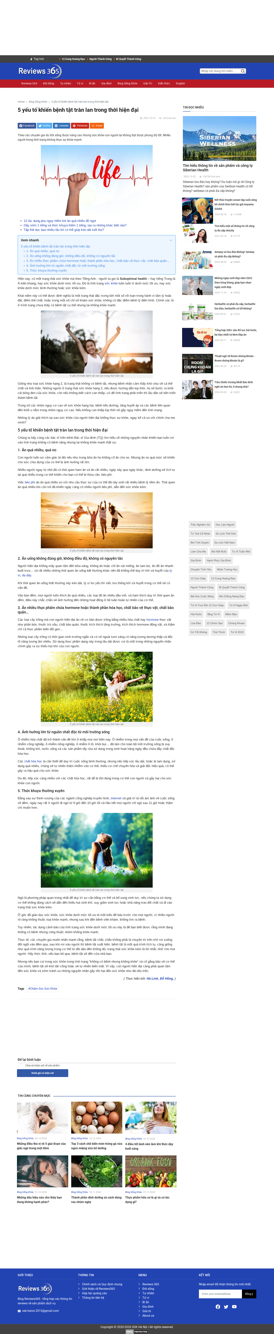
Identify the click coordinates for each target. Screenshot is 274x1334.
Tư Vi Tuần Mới (241, 551)
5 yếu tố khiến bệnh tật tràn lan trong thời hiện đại (55, 246)
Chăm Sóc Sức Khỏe (43, 988)
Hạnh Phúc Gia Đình (219, 560)
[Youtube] (234, 1306)
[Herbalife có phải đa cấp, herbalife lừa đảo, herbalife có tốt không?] (197, 311)
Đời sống (148, 1289)
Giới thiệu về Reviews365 (98, 1289)
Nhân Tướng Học (227, 569)
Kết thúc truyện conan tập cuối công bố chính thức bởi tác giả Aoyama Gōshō (236, 204)
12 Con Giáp (198, 578)
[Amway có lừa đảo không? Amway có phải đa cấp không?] (197, 259)
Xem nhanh (30, 240)
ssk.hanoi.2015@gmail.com (40, 1311)
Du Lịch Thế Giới (226, 533)
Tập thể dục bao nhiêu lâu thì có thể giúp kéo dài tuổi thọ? (64, 230)
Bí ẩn (92, 83)
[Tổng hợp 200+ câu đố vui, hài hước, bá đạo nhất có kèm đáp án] (197, 337)
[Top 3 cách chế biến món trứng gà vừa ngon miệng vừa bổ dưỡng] (96, 1117)
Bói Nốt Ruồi (219, 551)
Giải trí (146, 1311)
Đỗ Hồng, (167, 978)
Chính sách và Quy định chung (102, 1284)
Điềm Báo (231, 614)
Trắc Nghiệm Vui (200, 524)
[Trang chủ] (40, 71)
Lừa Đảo (196, 623)
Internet (116, 798)
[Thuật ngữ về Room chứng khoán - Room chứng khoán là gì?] (197, 363)
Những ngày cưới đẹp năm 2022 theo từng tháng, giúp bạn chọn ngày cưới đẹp (233, 283)
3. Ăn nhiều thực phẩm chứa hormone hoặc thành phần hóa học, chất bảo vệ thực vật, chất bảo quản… (98, 261)
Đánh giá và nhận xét (43, 1073)
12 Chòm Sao (215, 623)
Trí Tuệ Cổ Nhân (200, 533)
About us (148, 1315)
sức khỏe (111, 283)
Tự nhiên (65, 83)
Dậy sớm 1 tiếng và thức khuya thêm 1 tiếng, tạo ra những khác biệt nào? (75, 225)
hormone (153, 619)
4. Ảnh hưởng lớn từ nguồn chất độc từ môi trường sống (65, 265)
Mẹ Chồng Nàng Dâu (231, 596)
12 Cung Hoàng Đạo (223, 578)
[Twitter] (226, 1306)
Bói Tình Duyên (200, 542)
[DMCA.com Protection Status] (137, 1331)
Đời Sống (48, 83)
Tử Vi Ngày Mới (238, 605)
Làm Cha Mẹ (198, 551)
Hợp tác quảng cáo (94, 1293)
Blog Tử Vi (213, 614)
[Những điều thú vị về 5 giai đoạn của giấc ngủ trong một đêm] (42, 1117)
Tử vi (80, 83)
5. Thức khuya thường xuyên (46, 270)
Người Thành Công (202, 587)
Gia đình (106, 83)
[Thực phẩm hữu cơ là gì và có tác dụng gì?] (151, 1171)
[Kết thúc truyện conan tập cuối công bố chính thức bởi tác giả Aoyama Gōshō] (197, 213)
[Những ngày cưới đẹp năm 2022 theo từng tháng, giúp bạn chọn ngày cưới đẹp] (197, 285)
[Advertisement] (137, 26)
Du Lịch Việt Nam (225, 542)
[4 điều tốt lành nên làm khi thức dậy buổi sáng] (151, 1117)
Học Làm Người (225, 524)
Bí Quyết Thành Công (232, 587)
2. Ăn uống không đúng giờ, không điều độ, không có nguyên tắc (71, 256)
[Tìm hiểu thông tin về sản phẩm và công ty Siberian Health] (219, 138)
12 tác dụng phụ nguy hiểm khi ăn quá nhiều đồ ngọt (60, 221)
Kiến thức (164, 83)
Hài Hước (196, 614)
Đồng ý (249, 1293)
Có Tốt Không (199, 632)
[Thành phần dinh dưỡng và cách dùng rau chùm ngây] (96, 1171)
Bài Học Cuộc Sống (202, 596)
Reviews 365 (29, 83)
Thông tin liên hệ (93, 1297)
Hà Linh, (153, 978)
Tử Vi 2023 (237, 632)
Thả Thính (219, 632)
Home (21, 101)
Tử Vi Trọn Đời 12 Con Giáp (207, 605)
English (180, 83)
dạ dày (26, 575)
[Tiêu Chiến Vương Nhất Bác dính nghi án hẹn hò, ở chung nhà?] (197, 389)
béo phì (30, 482)
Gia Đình (196, 560)
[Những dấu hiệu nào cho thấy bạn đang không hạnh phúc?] (42, 1171)
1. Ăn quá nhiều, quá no (42, 251)
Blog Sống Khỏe (127, 83)
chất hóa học (33, 761)
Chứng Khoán (236, 623)
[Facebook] (218, 1306)
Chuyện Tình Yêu (201, 569)
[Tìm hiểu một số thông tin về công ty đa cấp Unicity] (197, 233)
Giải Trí (147, 83)
